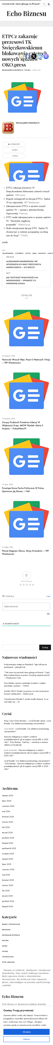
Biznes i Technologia (11, 924)
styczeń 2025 (7, 896)
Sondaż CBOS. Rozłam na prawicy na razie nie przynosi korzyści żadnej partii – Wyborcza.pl (26, 692)
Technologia (8, 957)
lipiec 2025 (6, 864)
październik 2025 (9, 848)
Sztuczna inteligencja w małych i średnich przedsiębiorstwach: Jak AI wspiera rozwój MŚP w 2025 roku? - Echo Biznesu (26, 739)
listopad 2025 (7, 843)
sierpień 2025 (7, 859)
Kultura (5, 940)
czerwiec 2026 (8, 806)
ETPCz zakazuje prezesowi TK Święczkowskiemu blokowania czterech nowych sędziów (27, 191)
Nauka (4, 946)
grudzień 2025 (8, 837)
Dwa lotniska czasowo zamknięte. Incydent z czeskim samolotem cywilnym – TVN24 (25, 684)
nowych (42, 253)
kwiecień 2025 (8, 880)
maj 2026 (6, 811)
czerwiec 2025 (8, 869)
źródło (5, 242)
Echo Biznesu (26, 13)
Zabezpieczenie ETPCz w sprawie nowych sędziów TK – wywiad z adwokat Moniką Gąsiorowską (26, 210)
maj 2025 (6, 874)
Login (48, 596)
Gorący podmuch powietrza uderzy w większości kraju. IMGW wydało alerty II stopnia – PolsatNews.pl (22, 425)
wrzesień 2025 (8, 853)
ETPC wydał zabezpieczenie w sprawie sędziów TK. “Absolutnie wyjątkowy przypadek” (28, 221)
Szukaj (45, 647)
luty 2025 (6, 890)
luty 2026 (6, 827)
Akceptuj (26, 1032)
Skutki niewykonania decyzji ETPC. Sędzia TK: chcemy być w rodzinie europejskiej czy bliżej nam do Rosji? (27, 232)
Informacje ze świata (11, 935)
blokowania (8, 253)
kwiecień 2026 (8, 816)
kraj (34, 253)
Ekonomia (6, 930)
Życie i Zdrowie (8, 962)
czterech (20, 253)
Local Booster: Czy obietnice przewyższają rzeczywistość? (27, 722)
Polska (27, 70)
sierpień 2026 (7, 795)
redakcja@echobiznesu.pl (12, 70)
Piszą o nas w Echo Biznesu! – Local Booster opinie (24, 720)
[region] (26, 1025)
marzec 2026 (7, 822)
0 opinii (15, 156)
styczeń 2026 (7, 832)
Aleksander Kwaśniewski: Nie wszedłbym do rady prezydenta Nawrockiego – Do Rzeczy (23, 264)
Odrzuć (26, 1039)
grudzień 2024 (8, 901)
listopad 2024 (7, 906)
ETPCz (28, 253)
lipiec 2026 (6, 800)
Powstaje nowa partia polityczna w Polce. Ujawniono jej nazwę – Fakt (23, 490)
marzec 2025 (7, 885)
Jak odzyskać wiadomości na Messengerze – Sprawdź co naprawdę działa (22, 280)
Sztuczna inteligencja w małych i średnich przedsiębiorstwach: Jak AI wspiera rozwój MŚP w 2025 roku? (27, 753)
